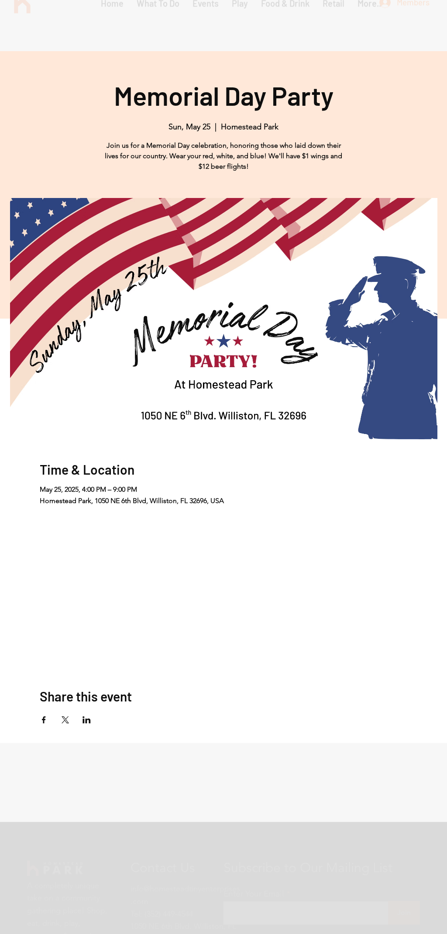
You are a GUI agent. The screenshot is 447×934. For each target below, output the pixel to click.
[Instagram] (137, 911)
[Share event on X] (65, 719)
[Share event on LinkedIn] (87, 719)
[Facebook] (155, 911)
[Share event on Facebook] (44, 719)
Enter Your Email (254, 849)
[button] (239, 26)
